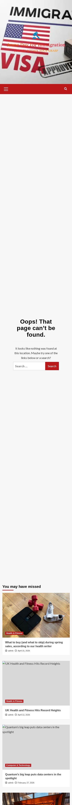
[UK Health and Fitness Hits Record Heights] (36, 683)
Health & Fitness (14, 633)
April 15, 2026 (24, 651)
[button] (6, 88)
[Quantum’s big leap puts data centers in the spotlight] (36, 747)
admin (10, 651)
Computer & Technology (18, 765)
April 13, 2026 (24, 715)
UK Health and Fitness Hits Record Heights (33, 710)
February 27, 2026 (26, 783)
